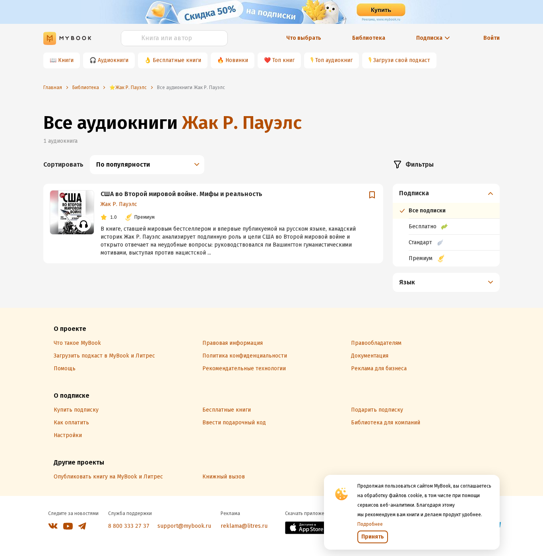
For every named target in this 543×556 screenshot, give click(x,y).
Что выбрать (303, 38)
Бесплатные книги (177, 60)
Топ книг (283, 60)
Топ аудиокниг (334, 60)
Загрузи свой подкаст (401, 60)
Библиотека (368, 38)
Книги (66, 60)
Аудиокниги (113, 60)
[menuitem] (446, 225)
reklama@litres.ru (244, 526)
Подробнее (370, 524)
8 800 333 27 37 (128, 526)
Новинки (236, 60)
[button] (446, 193)
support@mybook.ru (184, 526)
